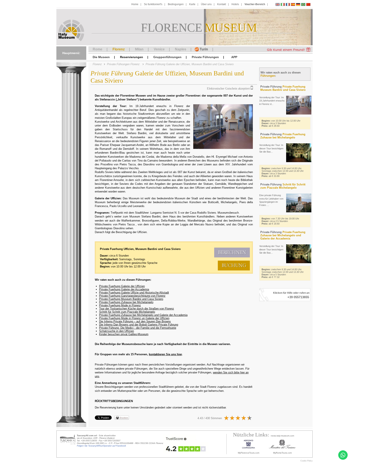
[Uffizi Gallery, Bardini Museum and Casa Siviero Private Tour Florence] (277, 5)
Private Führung (283, 88)
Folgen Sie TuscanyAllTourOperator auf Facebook (101, 446)
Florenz (119, 49)
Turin (204, 49)
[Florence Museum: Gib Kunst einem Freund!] (286, 49)
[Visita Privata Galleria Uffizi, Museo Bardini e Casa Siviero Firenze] (283, 5)
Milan (139, 49)
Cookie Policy (306, 461)
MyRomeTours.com (282, 453)
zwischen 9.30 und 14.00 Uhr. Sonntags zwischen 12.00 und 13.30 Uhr (283, 172)
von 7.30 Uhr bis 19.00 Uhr (280, 221)
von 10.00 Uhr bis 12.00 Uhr (281, 123)
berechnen (232, 252)
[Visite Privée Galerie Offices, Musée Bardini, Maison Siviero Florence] (288, 5)
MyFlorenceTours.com (248, 453)
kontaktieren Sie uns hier (165, 354)
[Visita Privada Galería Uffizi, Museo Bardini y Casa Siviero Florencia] (293, 5)
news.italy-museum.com (282, 436)
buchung (234, 265)
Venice (159, 49)
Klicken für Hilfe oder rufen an (291, 292)
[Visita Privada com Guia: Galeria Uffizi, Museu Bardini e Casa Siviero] (303, 5)
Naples (180, 49)
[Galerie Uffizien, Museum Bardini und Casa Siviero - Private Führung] (298, 5)
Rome (97, 49)
